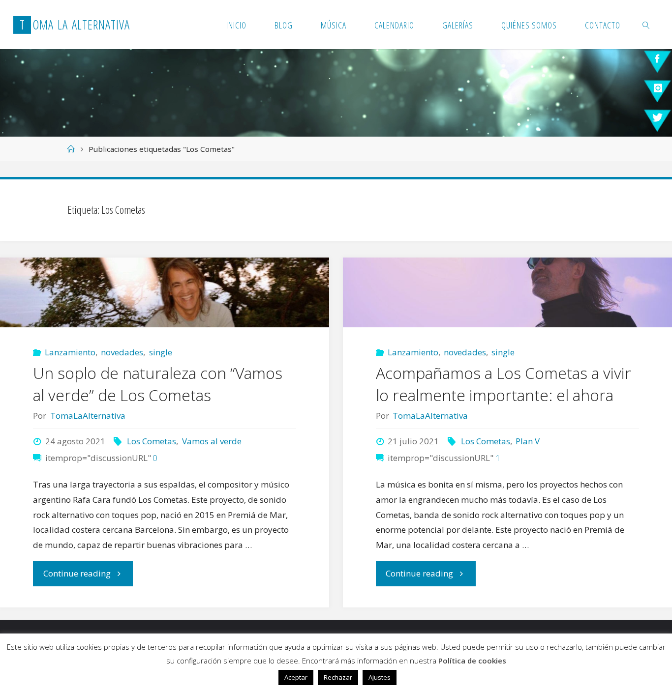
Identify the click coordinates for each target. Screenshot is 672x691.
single (160, 352)
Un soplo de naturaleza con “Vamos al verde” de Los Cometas (157, 383)
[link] (647, 24)
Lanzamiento (70, 352)
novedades (122, 352)
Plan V (528, 441)
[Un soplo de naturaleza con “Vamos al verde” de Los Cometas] (164, 292)
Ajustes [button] (379, 677)
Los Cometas (151, 441)
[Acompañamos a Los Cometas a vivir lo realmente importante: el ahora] (507, 292)
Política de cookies (472, 660)
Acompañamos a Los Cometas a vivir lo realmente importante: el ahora (503, 383)
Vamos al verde (211, 441)
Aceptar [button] (295, 677)
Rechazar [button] (338, 677)
